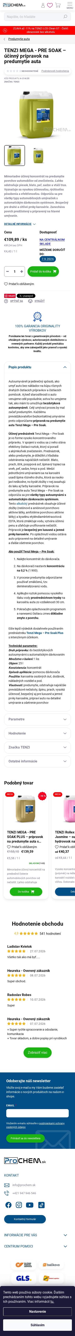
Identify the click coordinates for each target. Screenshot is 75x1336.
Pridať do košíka (40, 271)
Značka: (11, 82)
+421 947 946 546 (24, 1193)
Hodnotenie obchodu (37, 924)
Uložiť (11, 295)
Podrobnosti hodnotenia (55, 71)
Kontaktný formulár (25, 1219)
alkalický (22, 503)
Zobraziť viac (37, 1053)
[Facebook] (7, 1204)
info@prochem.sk (23, 1185)
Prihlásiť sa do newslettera (25, 1138)
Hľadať (65, 16)
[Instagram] (18, 1204)
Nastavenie (37, 1312)
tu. (52, 1302)
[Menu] (70, 5)
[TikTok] (40, 1204)
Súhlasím (38, 1325)
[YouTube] (29, 1204)
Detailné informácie (17, 224)
